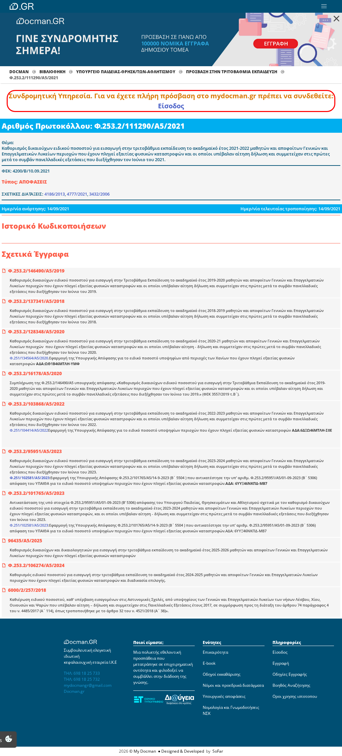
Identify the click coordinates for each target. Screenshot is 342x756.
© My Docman (142, 751)
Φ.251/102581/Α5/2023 (29, 477)
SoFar (217, 751)
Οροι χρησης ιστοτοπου (295, 696)
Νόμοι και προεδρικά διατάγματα (233, 685)
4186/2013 (54, 194)
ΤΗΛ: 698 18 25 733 (82, 673)
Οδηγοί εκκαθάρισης (221, 674)
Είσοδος (171, 105)
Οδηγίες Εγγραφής (290, 674)
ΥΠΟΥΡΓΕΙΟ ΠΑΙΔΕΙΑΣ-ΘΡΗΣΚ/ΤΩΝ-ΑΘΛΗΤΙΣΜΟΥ (125, 72)
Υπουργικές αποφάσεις (224, 696)
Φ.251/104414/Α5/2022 (29, 430)
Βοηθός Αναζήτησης (291, 685)
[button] (324, 6)
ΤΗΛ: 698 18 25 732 (82, 679)
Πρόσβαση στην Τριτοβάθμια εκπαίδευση (231, 72)
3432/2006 (99, 194)
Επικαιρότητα (215, 652)
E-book (209, 663)
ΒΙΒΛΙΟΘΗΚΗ (52, 72)
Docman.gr (74, 691)
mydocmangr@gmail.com (88, 685)
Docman (19, 72)
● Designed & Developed (180, 751)
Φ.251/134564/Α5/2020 (29, 357)
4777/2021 (77, 194)
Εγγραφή (281, 663)
